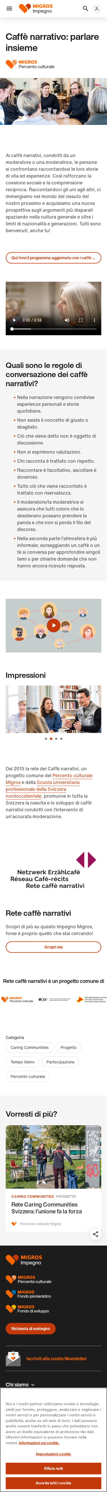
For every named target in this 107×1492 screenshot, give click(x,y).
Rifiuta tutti (53, 1468)
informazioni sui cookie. (39, 1443)
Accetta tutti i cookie (53, 1483)
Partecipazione (60, 1062)
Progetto (68, 1047)
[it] (37, 9)
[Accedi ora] (96, 8)
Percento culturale (28, 1076)
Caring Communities (30, 1047)
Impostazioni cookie (53, 1454)
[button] (9, 8)
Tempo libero (23, 1062)
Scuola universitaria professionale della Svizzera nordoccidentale (43, 789)
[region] (53, 1440)
